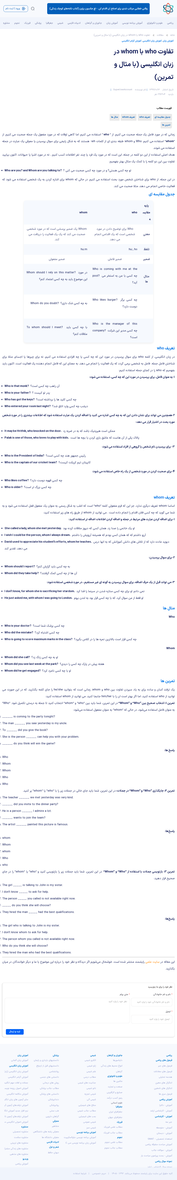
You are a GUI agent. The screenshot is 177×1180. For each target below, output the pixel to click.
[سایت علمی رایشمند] (168, 8)
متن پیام (125, 994)
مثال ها (114, 117)
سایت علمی (152, 962)
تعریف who (144, 117)
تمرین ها (166, 125)
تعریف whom (128, 117)
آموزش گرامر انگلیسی (131, 41)
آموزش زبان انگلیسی (152, 41)
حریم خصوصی (99, 1173)
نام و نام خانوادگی (162, 994)
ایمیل (169, 1011)
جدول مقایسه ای (162, 117)
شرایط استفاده (79, 1173)
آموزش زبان (168, 41)
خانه (172, 35)
